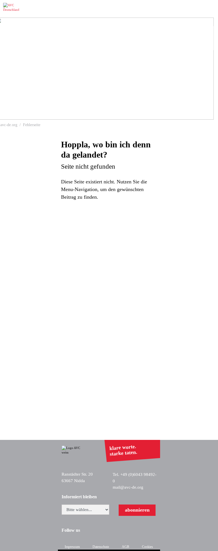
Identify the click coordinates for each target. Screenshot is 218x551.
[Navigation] (210, 9)
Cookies (147, 547)
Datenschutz (101, 547)
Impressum (72, 547)
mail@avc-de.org (128, 487)
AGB (125, 547)
